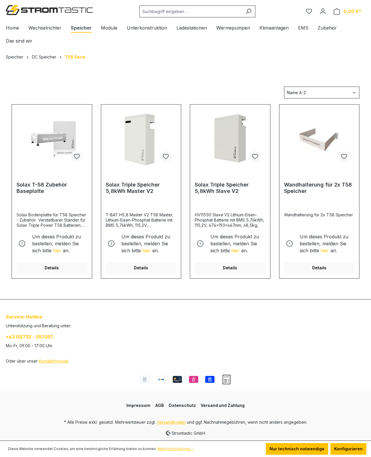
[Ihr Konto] (323, 11)
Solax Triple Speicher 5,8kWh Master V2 (133, 188)
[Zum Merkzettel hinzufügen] (77, 156)
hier (57, 250)
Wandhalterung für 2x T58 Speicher (318, 188)
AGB (159, 405)
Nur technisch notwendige (297, 448)
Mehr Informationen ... (175, 449)
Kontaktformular (53, 361)
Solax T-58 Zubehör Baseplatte (42, 188)
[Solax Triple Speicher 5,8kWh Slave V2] (230, 138)
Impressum (138, 405)
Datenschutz (182, 405)
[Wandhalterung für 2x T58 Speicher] (319, 138)
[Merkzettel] (309, 11)
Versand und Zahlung (223, 405)
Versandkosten (171, 422)
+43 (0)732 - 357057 (29, 337)
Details (52, 267)
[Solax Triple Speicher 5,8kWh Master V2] (141, 138)
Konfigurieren (348, 448)
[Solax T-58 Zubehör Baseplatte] (52, 138)
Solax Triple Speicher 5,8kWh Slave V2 (222, 188)
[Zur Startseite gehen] (49, 10)
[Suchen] (248, 11)
